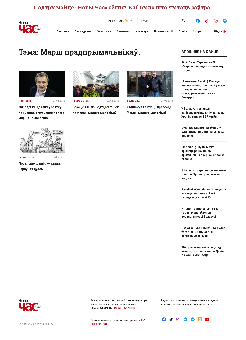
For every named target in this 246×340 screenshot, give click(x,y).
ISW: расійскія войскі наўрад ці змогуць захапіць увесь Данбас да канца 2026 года (203, 251)
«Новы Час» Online (124, 307)
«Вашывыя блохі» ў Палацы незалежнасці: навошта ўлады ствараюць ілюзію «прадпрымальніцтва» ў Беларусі (203, 89)
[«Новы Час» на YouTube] (207, 319)
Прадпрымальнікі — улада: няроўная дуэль (40, 166)
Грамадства (83, 31)
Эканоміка (104, 31)
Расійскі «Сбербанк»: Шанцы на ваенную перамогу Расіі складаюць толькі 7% (203, 193)
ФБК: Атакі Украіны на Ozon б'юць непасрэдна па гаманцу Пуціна (202, 66)
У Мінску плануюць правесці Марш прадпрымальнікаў (149, 109)
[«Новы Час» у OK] (200, 319)
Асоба (182, 31)
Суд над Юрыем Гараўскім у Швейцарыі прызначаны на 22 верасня (202, 131)
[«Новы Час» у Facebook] (197, 20)
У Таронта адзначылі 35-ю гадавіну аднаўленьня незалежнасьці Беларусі (199, 212)
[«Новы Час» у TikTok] (206, 20)
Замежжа (123, 31)
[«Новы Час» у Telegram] (224, 20)
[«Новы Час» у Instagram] (215, 20)
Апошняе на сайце (199, 52)
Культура (141, 31)
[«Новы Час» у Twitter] (192, 319)
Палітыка (62, 31)
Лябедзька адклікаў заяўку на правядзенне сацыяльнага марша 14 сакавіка (41, 112)
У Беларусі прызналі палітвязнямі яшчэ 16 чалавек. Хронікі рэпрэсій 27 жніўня (203, 112)
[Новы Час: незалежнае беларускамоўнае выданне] (33, 25)
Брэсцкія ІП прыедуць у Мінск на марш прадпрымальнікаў (96, 109)
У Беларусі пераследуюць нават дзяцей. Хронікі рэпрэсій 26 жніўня (204, 174)
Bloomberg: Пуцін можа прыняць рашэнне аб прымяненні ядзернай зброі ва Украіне (203, 153)
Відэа (218, 31)
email (138, 320)
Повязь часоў (163, 31)
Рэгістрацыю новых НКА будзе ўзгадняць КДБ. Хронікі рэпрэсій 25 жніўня (203, 232)
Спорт (197, 31)
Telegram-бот (99, 323)
